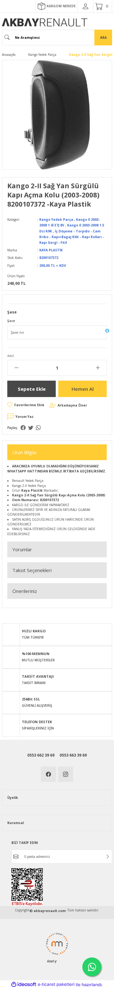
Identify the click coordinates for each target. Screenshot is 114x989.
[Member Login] (85, 6)
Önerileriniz (24, 591)
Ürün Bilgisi (24, 452)
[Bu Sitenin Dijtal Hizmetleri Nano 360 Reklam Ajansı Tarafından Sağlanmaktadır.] (57, 947)
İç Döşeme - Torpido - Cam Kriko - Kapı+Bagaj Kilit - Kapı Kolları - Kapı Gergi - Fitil (71, 237)
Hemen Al (83, 389)
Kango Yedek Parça (56, 219)
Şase (11, 321)
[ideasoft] (23, 984)
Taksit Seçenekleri (32, 570)
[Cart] (102, 6)
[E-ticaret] (56, 984)
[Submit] (107, 856)
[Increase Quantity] (97, 367)
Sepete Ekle (32, 389)
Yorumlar (22, 549)
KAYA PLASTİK (51, 250)
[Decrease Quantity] (16, 367)
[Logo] (44, 22)
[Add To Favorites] (25, 405)
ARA (103, 37)
